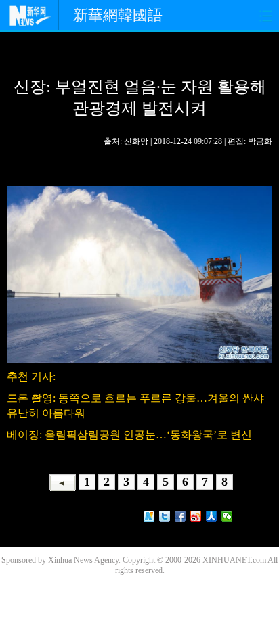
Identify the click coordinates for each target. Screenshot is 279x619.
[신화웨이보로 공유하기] (149, 516)
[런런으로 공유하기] (211, 516)
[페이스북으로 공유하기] (180, 516)
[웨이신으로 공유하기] (227, 516)
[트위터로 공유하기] (165, 516)
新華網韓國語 (118, 15)
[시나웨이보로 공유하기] (196, 516)
